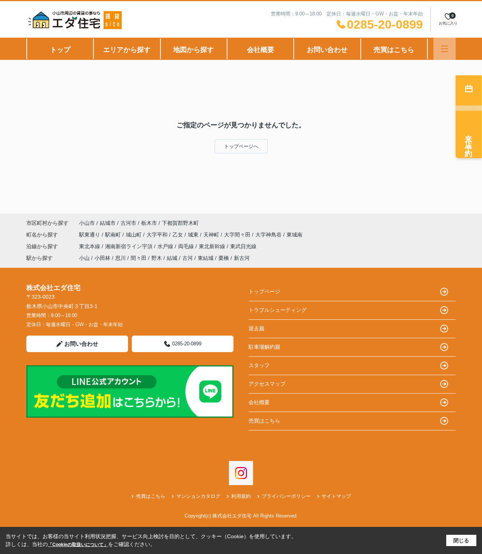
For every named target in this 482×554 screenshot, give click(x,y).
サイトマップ (336, 496)
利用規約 (241, 496)
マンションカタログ (198, 496)
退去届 (256, 328)
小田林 (102, 258)
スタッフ (259, 365)
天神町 (212, 235)
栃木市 (149, 223)
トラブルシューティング (278, 310)
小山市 (87, 223)
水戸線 (166, 246)
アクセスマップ (267, 384)
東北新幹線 (213, 246)
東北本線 (90, 246)
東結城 (206, 258)
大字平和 (157, 235)
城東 (194, 235)
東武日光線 (243, 246)
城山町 (134, 235)
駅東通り (90, 235)
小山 (84, 258)
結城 (172, 258)
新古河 (242, 258)
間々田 (138, 258)
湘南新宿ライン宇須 (129, 246)
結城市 (108, 223)
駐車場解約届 (264, 347)
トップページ (264, 291)
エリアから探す (127, 49)
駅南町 (113, 235)
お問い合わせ (327, 49)
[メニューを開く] (444, 48)
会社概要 (260, 49)
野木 (156, 258)
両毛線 (186, 246)
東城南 (294, 235)
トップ (60, 49)
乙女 (178, 235)
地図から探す (193, 49)
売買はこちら (394, 49)
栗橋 (223, 258)
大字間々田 (238, 235)
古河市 (128, 223)
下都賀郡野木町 (180, 223)
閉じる (461, 540)
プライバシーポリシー (286, 496)
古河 (187, 258)
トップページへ (241, 146)
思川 (120, 258)
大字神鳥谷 (269, 235)
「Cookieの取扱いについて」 (78, 544)
